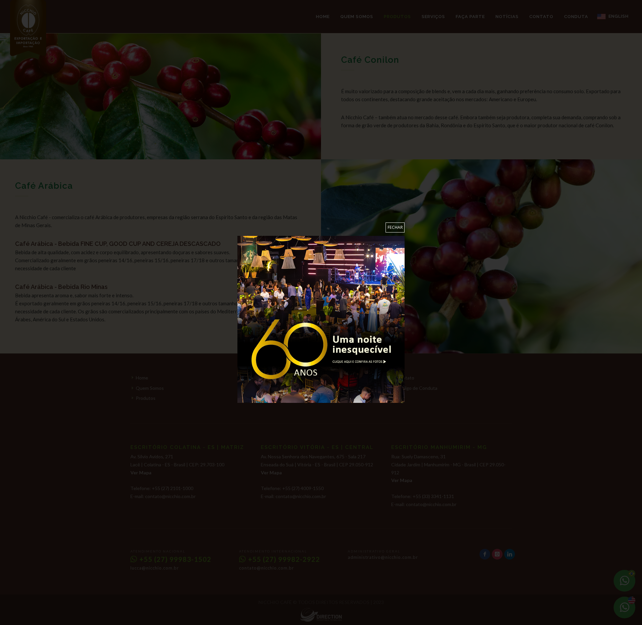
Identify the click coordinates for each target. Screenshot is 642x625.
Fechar (395, 227)
